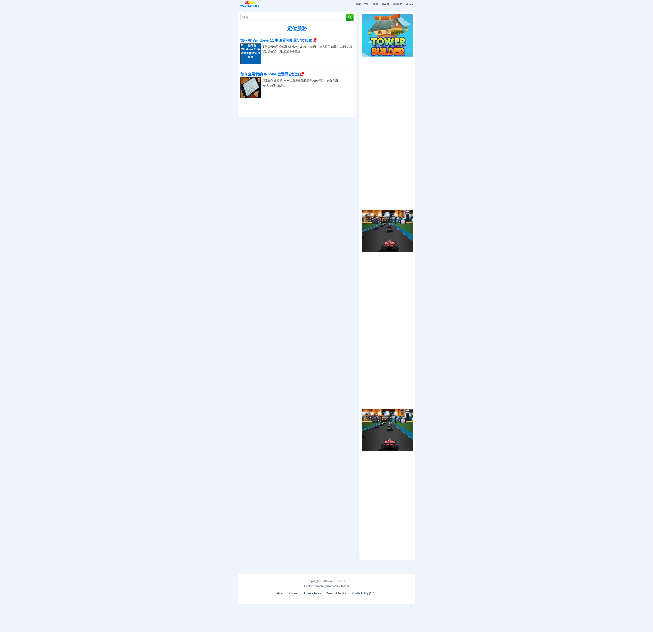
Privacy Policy (312, 593)
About (279, 593)
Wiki (366, 4)
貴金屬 (385, 4)
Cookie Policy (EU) (363, 593)
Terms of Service (336, 593)
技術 (358, 4)
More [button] (409, 4)
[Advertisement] (387, 79)
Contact (293, 593)
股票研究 (397, 4)
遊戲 (375, 4)
